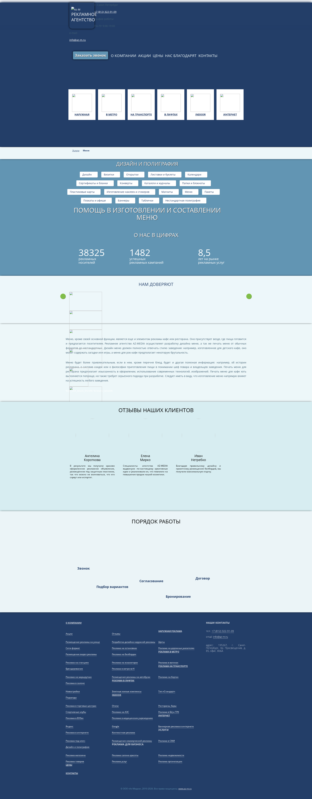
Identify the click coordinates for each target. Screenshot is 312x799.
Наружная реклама (170, 631)
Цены (158, 55)
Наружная (82, 114)
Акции (144, 55)
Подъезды (71, 697)
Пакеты (209, 191)
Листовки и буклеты (163, 174)
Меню (188, 191)
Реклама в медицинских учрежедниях (132, 718)
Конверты (126, 183)
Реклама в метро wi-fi (123, 668)
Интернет (230, 114)
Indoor (200, 114)
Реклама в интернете (77, 732)
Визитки (109, 174)
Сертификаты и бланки (93, 183)
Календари (194, 174)
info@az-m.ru (77, 40)
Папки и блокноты (193, 183)
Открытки (132, 174)
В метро (111, 114)
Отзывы (116, 633)
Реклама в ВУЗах (74, 718)
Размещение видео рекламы (81, 654)
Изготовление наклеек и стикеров (128, 191)
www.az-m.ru (185, 788)
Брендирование (74, 668)
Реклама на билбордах (124, 654)
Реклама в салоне (75, 683)
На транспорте (141, 114)
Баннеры (123, 200)
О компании (123, 55)
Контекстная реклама (123, 732)
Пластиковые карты (82, 191)
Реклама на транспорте (173, 666)
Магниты (167, 191)
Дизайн (87, 174)
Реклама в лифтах (123, 680)
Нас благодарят (180, 55)
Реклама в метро (168, 651)
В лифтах (170, 114)
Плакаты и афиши (94, 200)
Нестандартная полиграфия (182, 200)
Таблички (147, 200)
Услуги (75, 150)
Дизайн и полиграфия (77, 746)
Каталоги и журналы (157, 183)
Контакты (207, 55)
